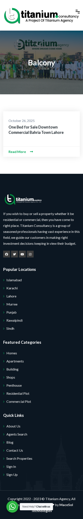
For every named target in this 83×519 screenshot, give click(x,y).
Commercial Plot (18, 401)
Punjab (11, 312)
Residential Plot (17, 393)
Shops (10, 377)
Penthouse (14, 385)
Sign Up (12, 474)
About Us (13, 426)
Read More (18, 152)
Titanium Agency (57, 499)
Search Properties (19, 458)
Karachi (12, 288)
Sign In (11, 466)
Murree (11, 304)
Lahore (11, 296)
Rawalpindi (14, 320)
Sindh (10, 328)
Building (12, 369)
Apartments (15, 361)
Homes (11, 353)
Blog (9, 442)
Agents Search (16, 434)
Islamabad (14, 280)
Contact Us (14, 450)
